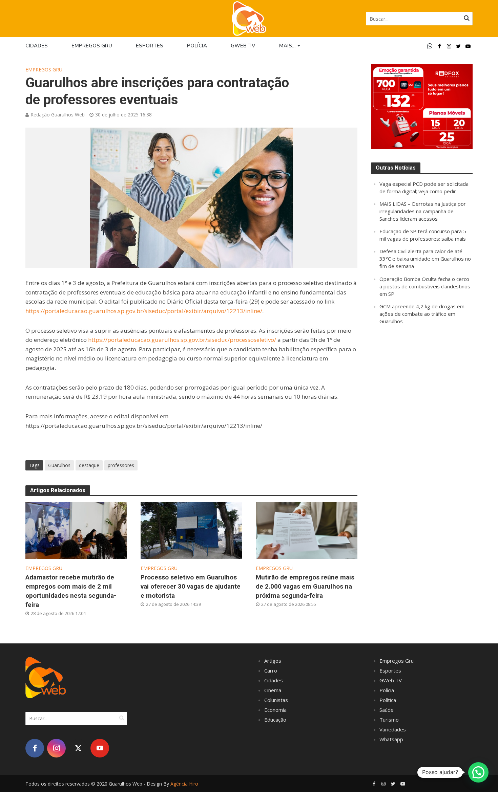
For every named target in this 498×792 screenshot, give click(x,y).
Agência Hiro (184, 783)
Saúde (386, 709)
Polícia (197, 45)
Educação (275, 719)
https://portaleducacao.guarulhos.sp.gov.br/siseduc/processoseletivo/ (182, 340)
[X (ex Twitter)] (78, 748)
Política (387, 700)
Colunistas (276, 700)
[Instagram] (56, 748)
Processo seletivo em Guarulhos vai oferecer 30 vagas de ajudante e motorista (191, 586)
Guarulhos (59, 465)
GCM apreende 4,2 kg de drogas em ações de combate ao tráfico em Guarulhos (421, 314)
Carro (270, 670)
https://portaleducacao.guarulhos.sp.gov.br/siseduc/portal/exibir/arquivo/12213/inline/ (143, 311)
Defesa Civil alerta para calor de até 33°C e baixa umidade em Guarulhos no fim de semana (425, 258)
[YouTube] (99, 748)
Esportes (149, 45)
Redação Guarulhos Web (57, 114)
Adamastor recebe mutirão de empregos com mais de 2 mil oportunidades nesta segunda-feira (70, 591)
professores (121, 465)
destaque (89, 465)
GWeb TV (390, 680)
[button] (478, 772)
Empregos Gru (91, 45)
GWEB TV (243, 45)
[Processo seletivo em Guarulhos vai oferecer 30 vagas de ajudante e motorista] (191, 530)
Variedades (392, 729)
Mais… (287, 45)
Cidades (36, 45)
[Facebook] (34, 748)
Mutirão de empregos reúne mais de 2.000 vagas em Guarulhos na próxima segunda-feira (305, 586)
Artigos (272, 660)
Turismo (389, 719)
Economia (275, 709)
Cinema (272, 690)
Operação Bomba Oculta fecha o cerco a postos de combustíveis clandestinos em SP (424, 286)
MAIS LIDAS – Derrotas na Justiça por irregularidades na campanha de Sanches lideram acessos (422, 211)
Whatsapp (391, 739)
